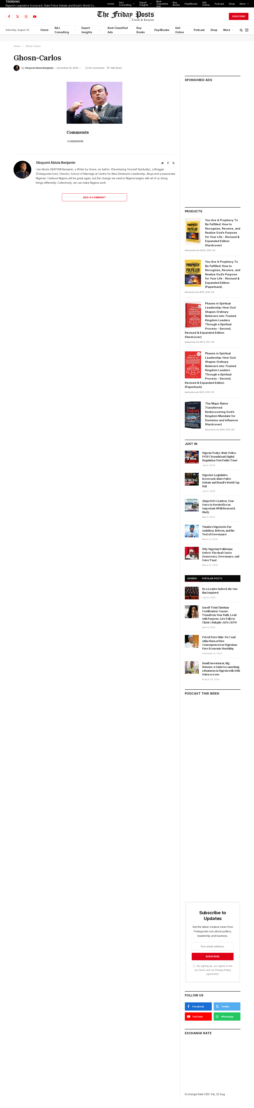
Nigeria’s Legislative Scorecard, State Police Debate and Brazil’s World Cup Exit (52, 5)
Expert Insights (143, 3)
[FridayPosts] (127, 16)
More (243, 3)
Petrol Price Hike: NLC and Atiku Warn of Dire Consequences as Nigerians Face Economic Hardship (219, 643)
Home (110, 3)
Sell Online (206, 3)
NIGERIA (192, 578)
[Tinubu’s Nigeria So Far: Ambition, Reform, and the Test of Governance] (192, 531)
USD (207, 1094)
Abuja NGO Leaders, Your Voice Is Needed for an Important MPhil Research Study (218, 506)
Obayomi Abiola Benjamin (39, 68)
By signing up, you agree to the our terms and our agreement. (213, 970)
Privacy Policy (223, 970)
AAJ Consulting (125, 3)
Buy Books (176, 3)
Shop (232, 3)
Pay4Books (191, 3)
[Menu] (246, 30)
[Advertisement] (212, 143)
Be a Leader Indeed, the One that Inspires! (220, 590)
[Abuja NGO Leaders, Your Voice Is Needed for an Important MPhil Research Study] (192, 505)
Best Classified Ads (162, 3)
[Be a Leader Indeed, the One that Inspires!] (192, 593)
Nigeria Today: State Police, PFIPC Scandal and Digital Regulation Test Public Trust (219, 456)
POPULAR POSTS (212, 578)
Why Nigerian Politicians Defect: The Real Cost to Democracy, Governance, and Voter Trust (220, 554)
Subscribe (238, 16)
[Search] (241, 30)
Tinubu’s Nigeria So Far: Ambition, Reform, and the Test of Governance (218, 530)
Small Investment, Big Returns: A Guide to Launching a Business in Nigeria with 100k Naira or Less (221, 669)
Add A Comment (94, 197)
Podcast (219, 3)
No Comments (97, 68)
